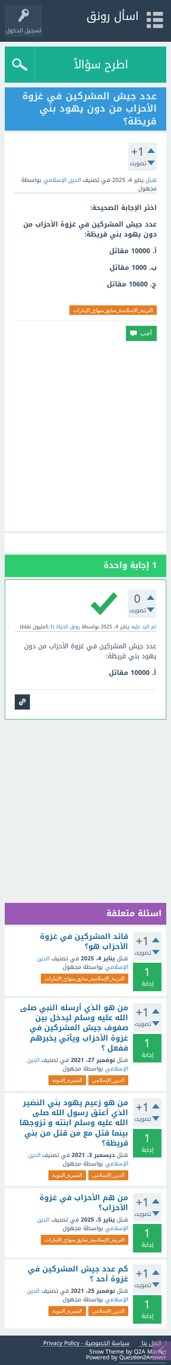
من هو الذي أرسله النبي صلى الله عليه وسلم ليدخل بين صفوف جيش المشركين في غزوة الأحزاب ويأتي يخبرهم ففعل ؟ (74, 1028)
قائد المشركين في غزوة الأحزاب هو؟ (84, 941)
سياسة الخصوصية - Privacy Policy (86, 1343)
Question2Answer (142, 1357)
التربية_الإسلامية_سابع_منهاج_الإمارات (113, 310)
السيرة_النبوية (67, 1080)
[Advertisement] (85, 436)
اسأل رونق (112, 16)
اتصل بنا (151, 1343)
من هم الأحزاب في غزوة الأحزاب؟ (83, 1203)
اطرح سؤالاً (101, 65)
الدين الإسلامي (62, 180)
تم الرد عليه (143, 626)
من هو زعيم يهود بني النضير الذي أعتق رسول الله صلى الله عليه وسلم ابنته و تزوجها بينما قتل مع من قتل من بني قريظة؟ (73, 1123)
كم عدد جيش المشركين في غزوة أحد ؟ (78, 1274)
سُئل (151, 180)
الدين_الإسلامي (108, 1080)
